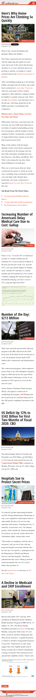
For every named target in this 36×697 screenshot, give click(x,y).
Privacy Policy (19, 691)
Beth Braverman (7, 44)
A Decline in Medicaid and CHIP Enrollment (17, 584)
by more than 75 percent (23, 88)
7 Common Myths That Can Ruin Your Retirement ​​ (18, 202)
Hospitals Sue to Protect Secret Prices (16, 480)
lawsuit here (11, 570)
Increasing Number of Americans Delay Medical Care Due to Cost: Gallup (17, 219)
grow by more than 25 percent (21, 183)
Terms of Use (26, 691)
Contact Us (13, 691)
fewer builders (13, 100)
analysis (22, 628)
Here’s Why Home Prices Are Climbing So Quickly (17, 17)
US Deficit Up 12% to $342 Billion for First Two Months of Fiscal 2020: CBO (17, 418)
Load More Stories (7, 686)
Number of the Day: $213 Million (16, 316)
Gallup (8, 255)
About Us (8, 691)
